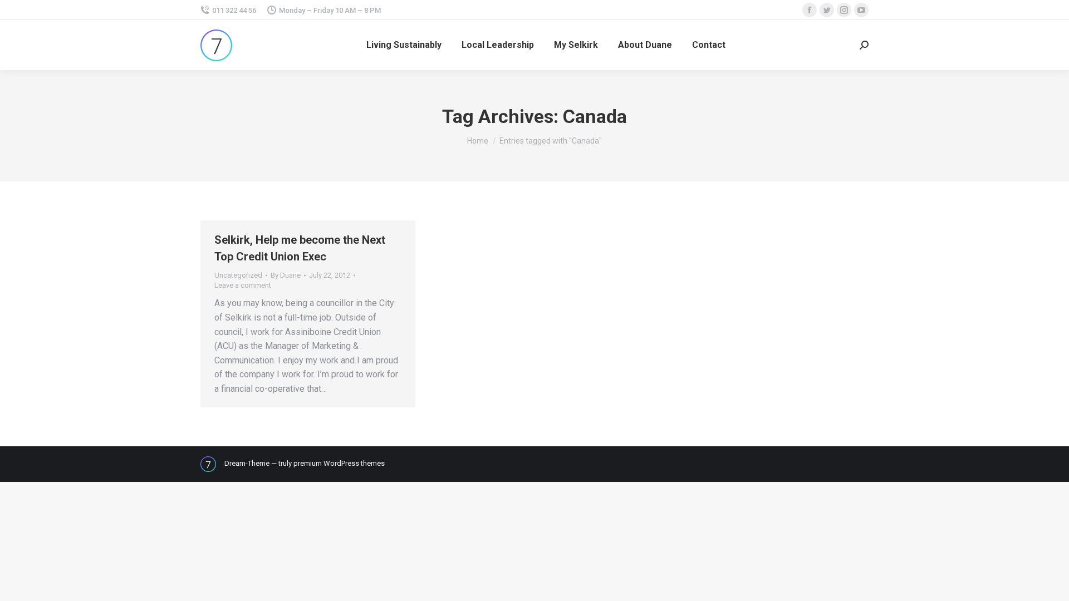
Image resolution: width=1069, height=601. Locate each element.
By (286, 275)
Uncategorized (238, 275)
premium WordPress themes (339, 463)
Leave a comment (242, 285)
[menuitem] (404, 45)
